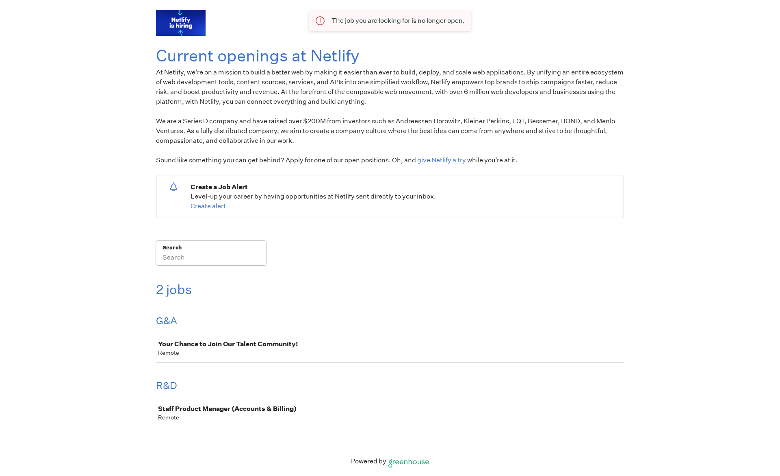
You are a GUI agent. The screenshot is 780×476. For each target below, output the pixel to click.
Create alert (208, 206)
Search (172, 247)
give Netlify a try (441, 160)
